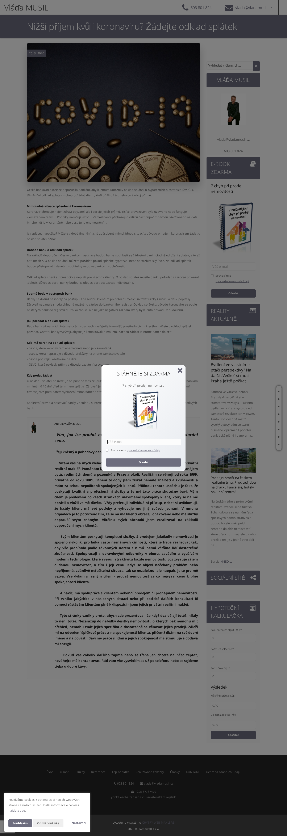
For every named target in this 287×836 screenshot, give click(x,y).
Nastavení (79, 823)
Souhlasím (20, 823)
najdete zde (16, 810)
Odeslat (143, 462)
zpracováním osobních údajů (143, 450)
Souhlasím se (119, 450)
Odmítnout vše (48, 823)
